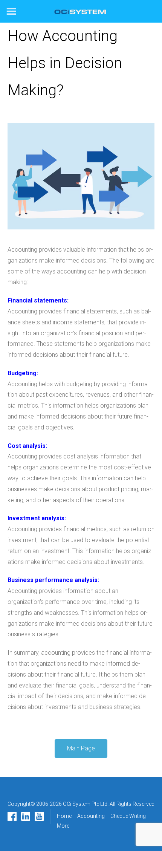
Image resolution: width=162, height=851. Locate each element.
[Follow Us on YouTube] (39, 816)
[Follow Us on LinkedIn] (25, 816)
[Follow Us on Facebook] (12, 816)
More (63, 826)
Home (64, 816)
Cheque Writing (128, 816)
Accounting (91, 816)
